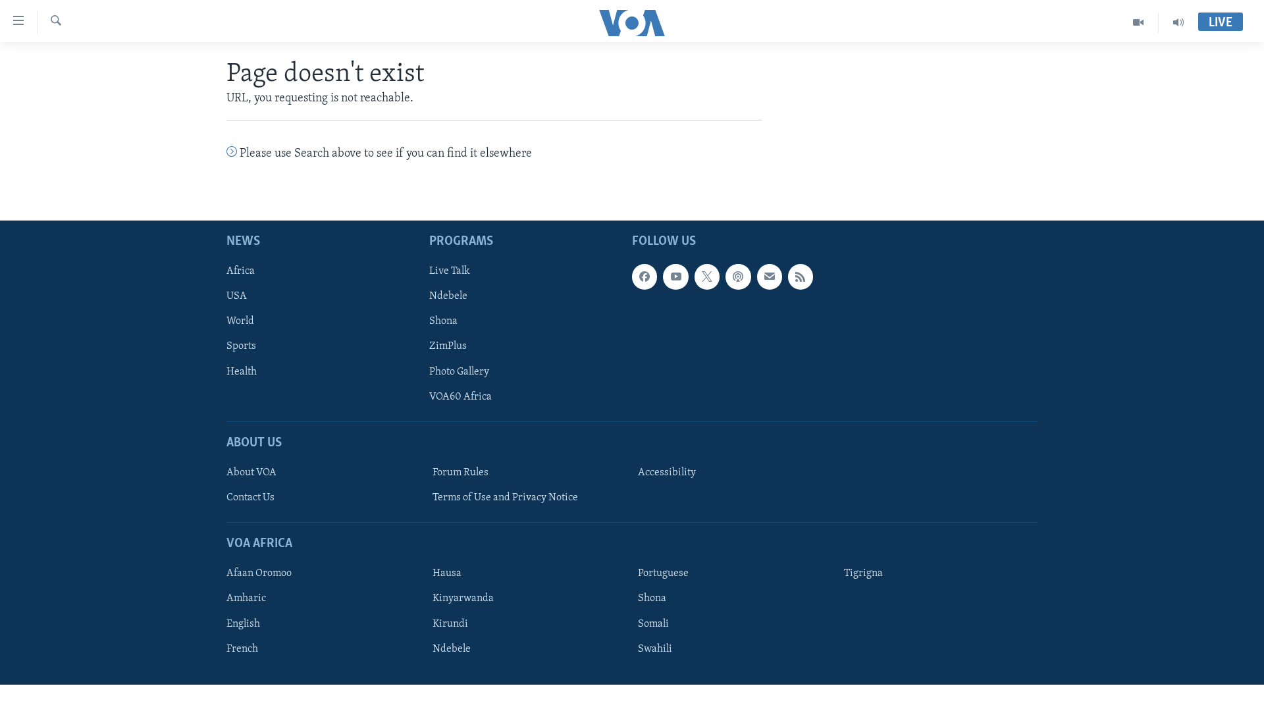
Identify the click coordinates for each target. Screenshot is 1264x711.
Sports (241, 346)
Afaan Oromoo (259, 573)
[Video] (1139, 22)
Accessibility (667, 472)
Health (241, 371)
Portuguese (663, 573)
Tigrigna (863, 573)
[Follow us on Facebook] (644, 276)
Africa (240, 271)
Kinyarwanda (463, 598)
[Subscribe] (769, 276)
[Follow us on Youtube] (675, 276)
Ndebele (448, 296)
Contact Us (250, 497)
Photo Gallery (459, 371)
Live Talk (449, 271)
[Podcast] (737, 276)
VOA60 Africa (460, 396)
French (242, 648)
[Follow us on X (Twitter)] (707, 276)
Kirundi (450, 623)
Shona (443, 321)
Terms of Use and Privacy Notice (505, 497)
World (240, 321)
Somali (653, 623)
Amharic (246, 598)
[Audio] (1178, 22)
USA (236, 296)
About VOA (251, 472)
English (243, 623)
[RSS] (800, 276)
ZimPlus (448, 346)
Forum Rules (460, 472)
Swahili (655, 648)
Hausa (447, 573)
